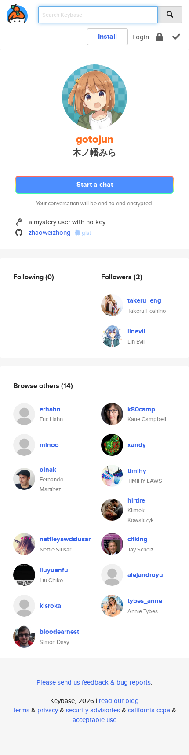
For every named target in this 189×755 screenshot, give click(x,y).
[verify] (176, 36)
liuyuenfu (54, 570)
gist (85, 233)
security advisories (93, 709)
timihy (136, 471)
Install (107, 36)
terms (21, 709)
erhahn (50, 409)
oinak (48, 469)
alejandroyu (145, 575)
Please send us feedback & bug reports (93, 682)
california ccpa (149, 709)
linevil (136, 331)
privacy (47, 709)
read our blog (119, 700)
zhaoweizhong (50, 232)
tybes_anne (144, 601)
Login (140, 36)
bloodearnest (59, 632)
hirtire (136, 500)
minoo (49, 445)
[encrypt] (159, 36)
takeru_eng (144, 300)
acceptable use (94, 719)
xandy (136, 445)
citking (137, 539)
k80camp (141, 409)
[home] (17, 12)
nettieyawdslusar (65, 539)
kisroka (50, 606)
